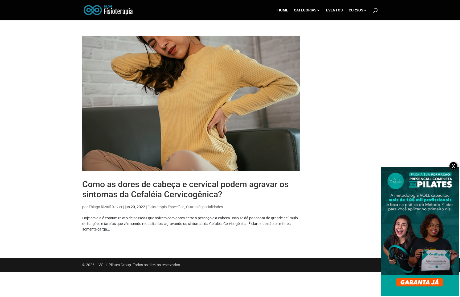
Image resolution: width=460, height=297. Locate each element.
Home (282, 10)
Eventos (334, 10)
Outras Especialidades (204, 207)
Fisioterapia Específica (165, 207)
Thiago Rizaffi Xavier (105, 207)
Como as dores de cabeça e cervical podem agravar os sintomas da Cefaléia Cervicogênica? (185, 189)
